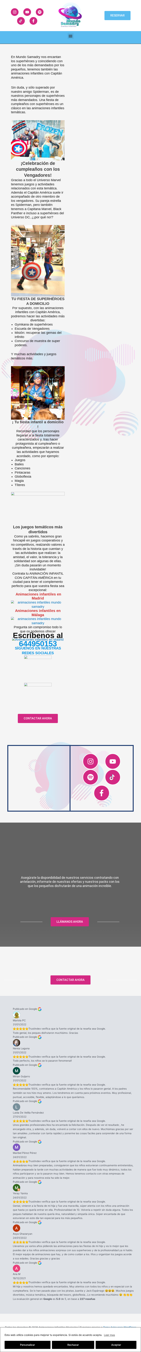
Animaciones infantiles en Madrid (38, 596)
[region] (70, 1339)
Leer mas (109, 1334)
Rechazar (73, 1344)
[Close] (137, 1330)
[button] (71, 36)
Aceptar (116, 1344)
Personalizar (27, 1344)
